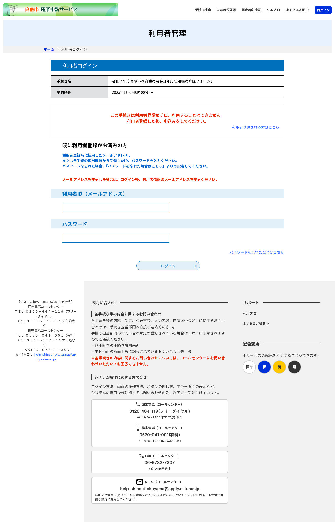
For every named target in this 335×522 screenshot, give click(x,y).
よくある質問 (295, 10)
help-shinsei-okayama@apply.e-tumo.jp (55, 356)
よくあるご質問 (254, 323)
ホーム (49, 49)
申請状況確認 (226, 10)
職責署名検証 (251, 10)
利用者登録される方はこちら (255, 127)
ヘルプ (271, 10)
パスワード (74, 223)
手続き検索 (203, 10)
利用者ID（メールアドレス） (95, 193)
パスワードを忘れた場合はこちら (256, 252)
